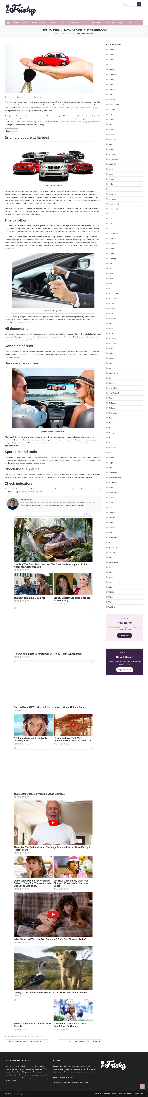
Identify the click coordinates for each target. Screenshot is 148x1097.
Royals (120, 22)
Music (110, 438)
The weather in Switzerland (27, 354)
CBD (110, 124)
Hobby (110, 328)
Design (111, 184)
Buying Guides (113, 104)
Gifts (110, 264)
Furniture (111, 239)
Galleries (111, 244)
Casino (111, 119)
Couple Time (113, 159)
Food (110, 229)
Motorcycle (112, 423)
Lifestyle (111, 383)
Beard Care (112, 74)
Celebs (43, 22)
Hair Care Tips (113, 293)
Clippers (111, 144)
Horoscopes (112, 338)
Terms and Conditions (125, 1094)
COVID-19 (112, 164)
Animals (111, 55)
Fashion (111, 219)
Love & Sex (112, 388)
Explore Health (124, 635)
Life (109, 378)
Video (110, 597)
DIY (109, 189)
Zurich (18, 194)
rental (28, 1036)
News (25, 22)
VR (109, 602)
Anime (110, 60)
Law (109, 368)
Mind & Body (113, 413)
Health (34, 22)
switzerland (35, 1036)
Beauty (111, 79)
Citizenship (112, 139)
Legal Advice (113, 373)
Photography (113, 473)
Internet (111, 358)
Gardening (112, 259)
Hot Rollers (112, 343)
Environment (113, 209)
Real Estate (112, 483)
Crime (110, 169)
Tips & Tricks (113, 562)
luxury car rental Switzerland (22, 322)
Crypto (110, 174)
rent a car (22, 1036)
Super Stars (112, 537)
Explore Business (124, 670)
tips (41, 1036)
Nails (110, 443)
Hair (109, 288)
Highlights (112, 318)
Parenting (110, 22)
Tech (110, 542)
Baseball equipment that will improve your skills (25, 1041)
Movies (53, 22)
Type (110, 582)
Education (112, 199)
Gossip (111, 274)
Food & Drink (113, 234)
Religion (111, 497)
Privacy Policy (139, 1094)
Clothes (111, 149)
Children (111, 134)
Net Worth (112, 448)
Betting (111, 84)
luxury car (15, 1036)
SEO (110, 507)
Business (111, 99)
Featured (111, 224)
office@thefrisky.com (66, 1077)
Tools (110, 567)
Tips (109, 557)
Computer (112, 154)
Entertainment (97, 22)
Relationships (74, 22)
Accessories (112, 50)
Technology (112, 547)
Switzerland (9, 102)
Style (85, 22)
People (111, 463)
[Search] (139, 4)
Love (62, 22)
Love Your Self (113, 393)
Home (16, 22)
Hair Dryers (112, 298)
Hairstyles (112, 308)
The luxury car (78, 200)
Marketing (112, 403)
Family (110, 214)
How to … (112, 348)
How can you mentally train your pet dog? (83, 1041)
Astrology (111, 69)
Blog (110, 94)
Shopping (111, 512)
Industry (111, 353)
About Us (98, 1094)
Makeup (111, 398)
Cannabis (111, 109)
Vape (110, 587)
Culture (111, 179)
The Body (112, 552)
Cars (28, 97)
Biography (112, 89)
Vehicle (111, 592)
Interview (111, 363)
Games (111, 254)
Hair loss (111, 303)
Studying (111, 527)
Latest (114, 1094)
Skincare (111, 517)
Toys (110, 572)
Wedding (111, 607)
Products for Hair (114, 478)
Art (109, 65)
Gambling (112, 249)
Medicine (111, 408)
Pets (110, 468)
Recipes (111, 487)
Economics (112, 194)
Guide (110, 278)
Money (110, 418)
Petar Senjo (11, 97)
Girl (109, 269)
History (111, 323)
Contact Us (106, 1094)
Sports (110, 522)
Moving (111, 433)
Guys (110, 283)
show (14, 131)
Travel (130, 22)
